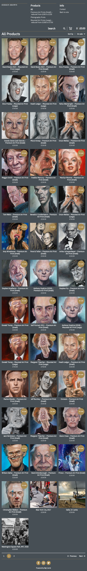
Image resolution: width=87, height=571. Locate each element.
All (32, 9)
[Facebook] (38, 563)
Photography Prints (38, 17)
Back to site (64, 12)
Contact (63, 9)
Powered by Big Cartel (43, 568)
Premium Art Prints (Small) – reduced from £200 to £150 (42, 13)
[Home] (9, 13)
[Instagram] (43, 563)
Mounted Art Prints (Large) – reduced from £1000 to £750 (42, 21)
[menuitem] (76, 33)
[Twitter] (48, 563)
